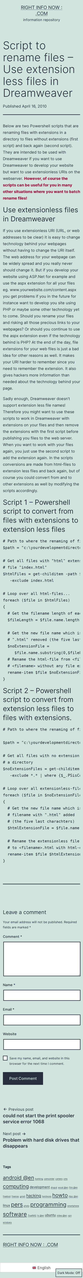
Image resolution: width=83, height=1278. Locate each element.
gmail (22, 1196)
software (15, 1214)
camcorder (49, 1179)
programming (48, 1204)
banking (39, 1179)
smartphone (73, 1206)
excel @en (63, 1187)
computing (16, 1186)
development (40, 1187)
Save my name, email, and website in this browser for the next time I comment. (39, 1060)
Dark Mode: (66, 1273)
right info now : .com (30, 1244)
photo (26, 1206)
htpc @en (73, 1196)
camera (59, 1179)
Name (9, 985)
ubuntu (50, 1215)
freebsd (7, 1196)
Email (8, 1009)
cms (66, 1179)
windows (7, 1222)
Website (10, 1034)
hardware (46, 1196)
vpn (70, 1215)
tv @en (40, 1215)
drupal (54, 1187)
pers (17, 1204)
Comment (12, 937)
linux (6, 1205)
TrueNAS (32, 1215)
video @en (62, 1215)
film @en (73, 1187)
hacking (33, 1195)
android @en (18, 1177)
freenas (15, 1196)
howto (60, 1195)
